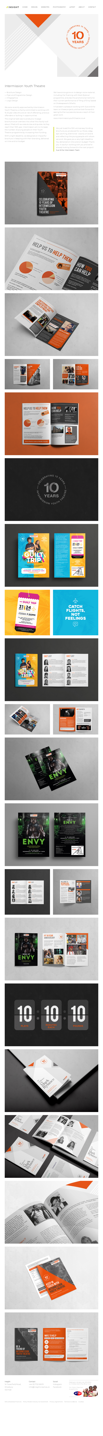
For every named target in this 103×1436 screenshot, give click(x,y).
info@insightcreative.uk (39, 1387)
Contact (92, 7)
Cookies (81, 1401)
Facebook (57, 1387)
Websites (45, 7)
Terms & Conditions (70, 1401)
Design (34, 7)
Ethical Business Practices (13, 1401)
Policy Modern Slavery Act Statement (35, 1401)
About (82, 7)
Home (25, 7)
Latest (72, 7)
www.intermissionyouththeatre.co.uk (69, 118)
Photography (59, 7)
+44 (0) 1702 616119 (36, 1384)
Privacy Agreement (56, 1401)
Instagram (57, 1384)
